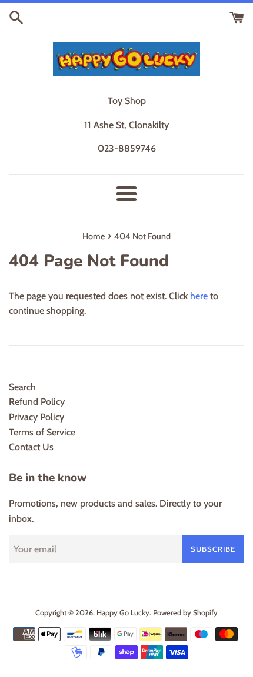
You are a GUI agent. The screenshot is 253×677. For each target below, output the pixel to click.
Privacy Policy (36, 417)
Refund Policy (37, 401)
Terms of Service (42, 432)
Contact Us (31, 447)
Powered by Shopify (185, 612)
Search (22, 387)
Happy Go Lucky (122, 612)
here (199, 295)
